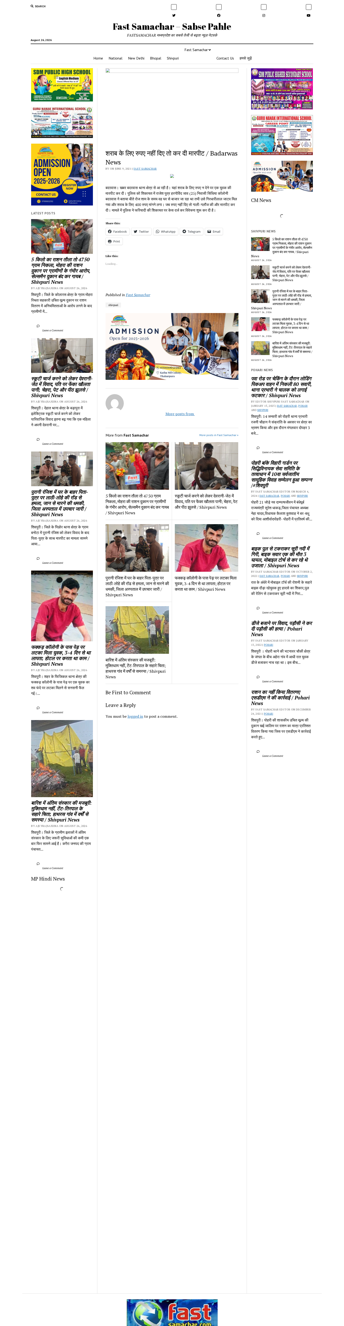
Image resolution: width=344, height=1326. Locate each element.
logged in (135, 716)
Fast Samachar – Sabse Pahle (172, 26)
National (115, 58)
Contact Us (225, 58)
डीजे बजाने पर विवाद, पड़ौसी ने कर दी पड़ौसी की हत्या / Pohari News (282, 628)
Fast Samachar (196, 49)
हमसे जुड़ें (246, 58)
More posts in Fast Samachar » (218, 435)
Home (98, 58)
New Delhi (136, 58)
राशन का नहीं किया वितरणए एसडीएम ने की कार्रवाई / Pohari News (281, 697)
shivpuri (113, 305)
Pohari (302, 405)
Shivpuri (173, 58)
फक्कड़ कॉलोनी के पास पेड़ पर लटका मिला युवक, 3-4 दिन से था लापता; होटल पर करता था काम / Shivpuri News (61, 655)
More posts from (176, 413)
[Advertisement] (172, 788)
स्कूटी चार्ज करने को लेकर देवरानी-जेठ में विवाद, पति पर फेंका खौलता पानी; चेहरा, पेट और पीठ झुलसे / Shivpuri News (62, 387)
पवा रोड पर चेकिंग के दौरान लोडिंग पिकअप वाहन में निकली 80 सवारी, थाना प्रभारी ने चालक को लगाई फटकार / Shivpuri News (282, 387)
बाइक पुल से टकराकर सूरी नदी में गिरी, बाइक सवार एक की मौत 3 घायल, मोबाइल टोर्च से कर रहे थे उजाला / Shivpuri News (281, 557)
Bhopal (155, 58)
